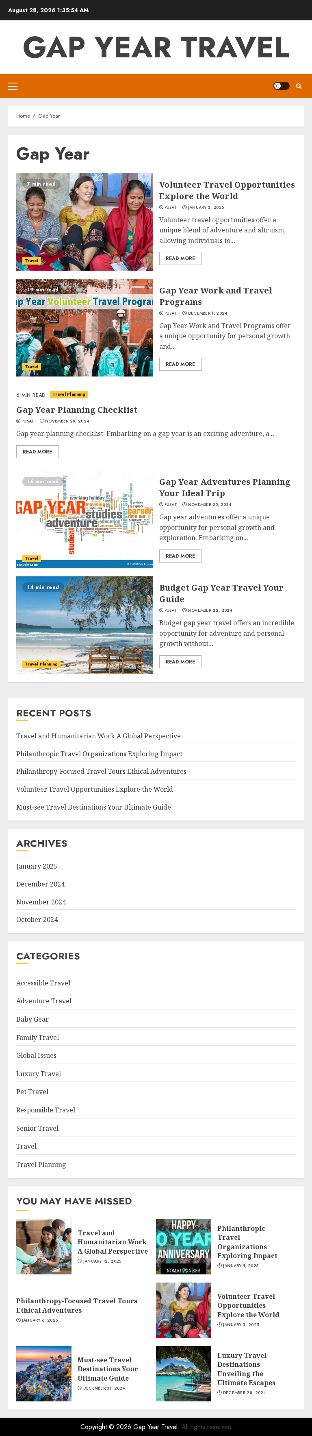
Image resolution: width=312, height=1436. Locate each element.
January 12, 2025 (102, 1261)
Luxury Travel (38, 1073)
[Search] (299, 86)
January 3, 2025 (206, 207)
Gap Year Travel (156, 47)
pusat (171, 207)
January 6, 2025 (40, 1320)
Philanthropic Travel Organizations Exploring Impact (99, 753)
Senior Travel (37, 1128)
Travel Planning (69, 394)
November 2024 (41, 902)
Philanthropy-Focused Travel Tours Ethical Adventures (101, 771)
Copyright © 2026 (106, 1427)
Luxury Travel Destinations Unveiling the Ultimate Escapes (246, 1369)
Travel (32, 261)
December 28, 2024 (244, 1393)
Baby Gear (32, 1019)
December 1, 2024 (208, 313)
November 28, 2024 (67, 421)
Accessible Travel (43, 982)
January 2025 (36, 866)
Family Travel (37, 1037)
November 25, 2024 (210, 505)
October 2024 (37, 919)
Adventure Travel (44, 1000)
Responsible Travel (45, 1109)
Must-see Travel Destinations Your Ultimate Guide (93, 807)
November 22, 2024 (210, 610)
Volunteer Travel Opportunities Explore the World (227, 190)
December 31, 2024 (104, 1388)
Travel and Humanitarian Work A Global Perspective (98, 735)
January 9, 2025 (241, 1266)
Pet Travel (32, 1091)
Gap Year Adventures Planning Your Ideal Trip (224, 487)
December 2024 (40, 884)
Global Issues (36, 1055)
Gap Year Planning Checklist (76, 409)
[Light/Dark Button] (281, 86)
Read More (180, 258)
